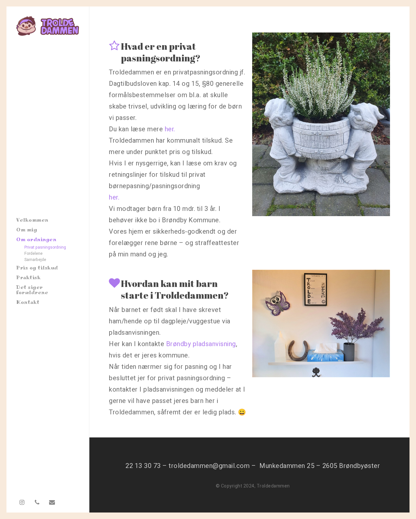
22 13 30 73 (143, 466)
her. (170, 129)
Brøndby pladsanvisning (201, 344)
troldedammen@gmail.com (209, 466)
